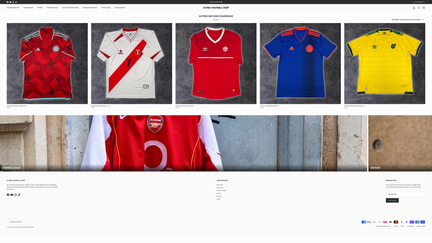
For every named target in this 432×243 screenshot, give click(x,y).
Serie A (219, 193)
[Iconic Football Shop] (216, 7)
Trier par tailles (52, 7)
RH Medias (31, 227)
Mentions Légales (421, 226)
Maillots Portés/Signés (70, 7)
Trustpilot (219, 2)
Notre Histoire (120, 7)
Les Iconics (220, 187)
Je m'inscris (392, 200)
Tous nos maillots (13, 7)
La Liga (219, 196)
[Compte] (413, 7)
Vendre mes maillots (90, 7)
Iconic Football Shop (16, 227)
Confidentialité (410, 226)
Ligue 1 (219, 199)
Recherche (220, 185)
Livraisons (395, 226)
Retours (403, 226)
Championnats (28, 7)
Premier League (11, 167)
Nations (40, 7)
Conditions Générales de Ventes (383, 226)
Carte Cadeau (106, 7)
